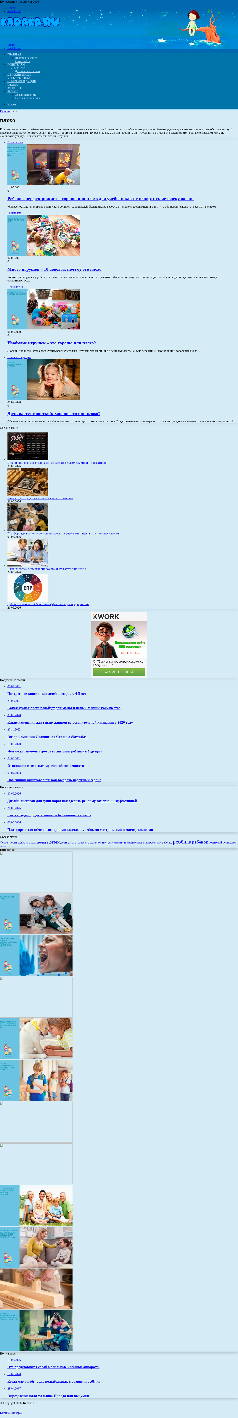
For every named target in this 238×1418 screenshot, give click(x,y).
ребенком (155, 842)
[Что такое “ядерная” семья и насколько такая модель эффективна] (36, 1225)
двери (33, 843)
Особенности (8, 842)
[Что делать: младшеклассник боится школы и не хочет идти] (36, 1100)
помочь (97, 842)
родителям (229, 842)
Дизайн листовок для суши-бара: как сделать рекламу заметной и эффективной (57, 462)
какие (83, 842)
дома (77, 843)
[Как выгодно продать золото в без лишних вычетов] (27, 494)
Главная (5, 111)
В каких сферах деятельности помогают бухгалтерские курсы (46, 568)
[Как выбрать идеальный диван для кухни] (36, 1016)
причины (143, 842)
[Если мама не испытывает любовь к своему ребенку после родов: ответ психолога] (36, 1350)
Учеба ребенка (18, 77)
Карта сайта (22, 61)
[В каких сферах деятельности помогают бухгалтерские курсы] (27, 565)
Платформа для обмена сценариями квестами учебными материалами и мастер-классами (63, 533)
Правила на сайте (26, 57)
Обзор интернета (25, 94)
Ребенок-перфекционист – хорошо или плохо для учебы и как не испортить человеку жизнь (100, 198)
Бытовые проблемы (27, 98)
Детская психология (27, 71)
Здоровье (14, 88)
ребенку (167, 842)
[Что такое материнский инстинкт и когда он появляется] (36, 891)
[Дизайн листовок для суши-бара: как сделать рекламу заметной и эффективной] (27, 459)
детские (71, 843)
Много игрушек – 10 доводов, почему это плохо (54, 269)
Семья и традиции (21, 81)
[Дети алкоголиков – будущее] (36, 933)
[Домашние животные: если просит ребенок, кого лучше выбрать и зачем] (36, 1058)
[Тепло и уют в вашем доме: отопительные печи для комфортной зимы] (36, 1141)
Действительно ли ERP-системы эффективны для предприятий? (48, 604)
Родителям (16, 64)
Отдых (12, 84)
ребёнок (200, 841)
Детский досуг (19, 74)
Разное (12, 91)
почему (107, 842)
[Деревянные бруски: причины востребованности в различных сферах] (36, 1308)
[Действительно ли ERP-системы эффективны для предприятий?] (27, 600)
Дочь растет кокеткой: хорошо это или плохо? (53, 413)
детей (54, 841)
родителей (215, 842)
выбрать (24, 842)
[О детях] (30, 38)
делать (42, 842)
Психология (17, 67)
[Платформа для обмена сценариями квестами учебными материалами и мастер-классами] (27, 530)
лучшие (90, 843)
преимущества (131, 842)
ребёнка (182, 842)
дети (63, 842)
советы (3, 846)
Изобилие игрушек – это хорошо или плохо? (51, 342)
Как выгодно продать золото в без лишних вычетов (40, 498)
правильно (118, 842)
